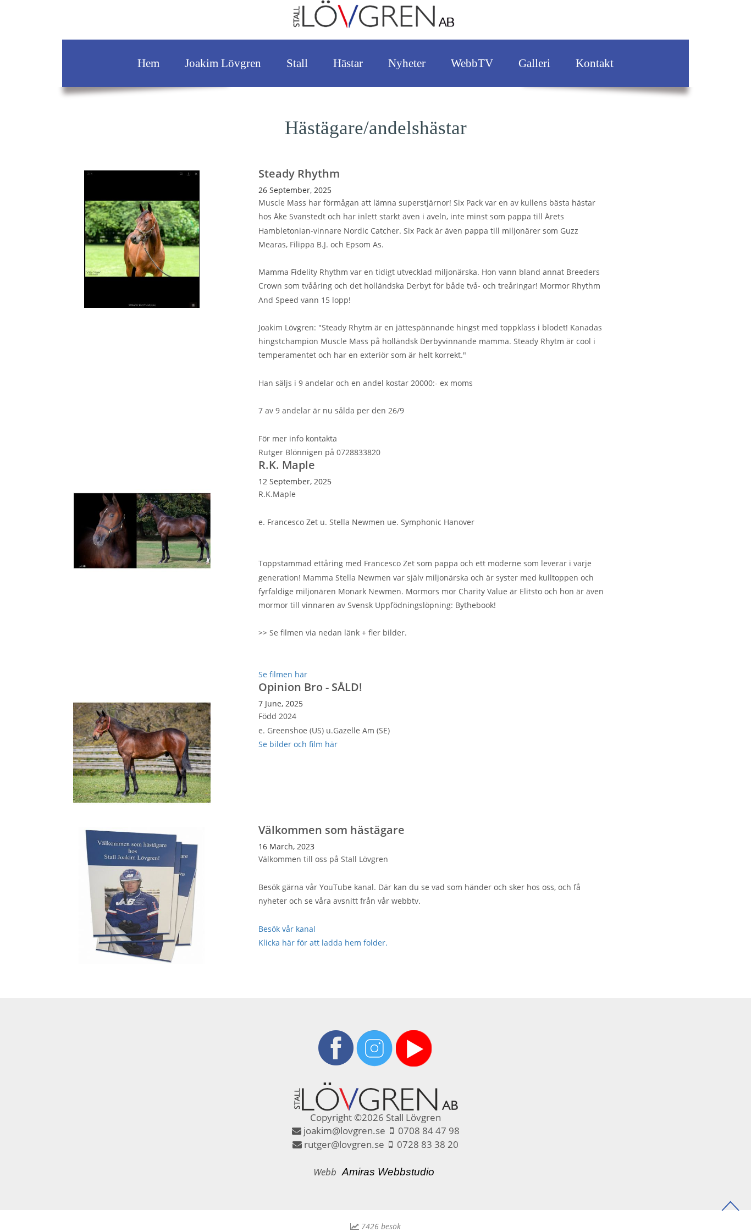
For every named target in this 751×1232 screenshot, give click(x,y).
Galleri (534, 63)
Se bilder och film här (298, 744)
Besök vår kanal (287, 929)
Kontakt (595, 63)
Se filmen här (282, 674)
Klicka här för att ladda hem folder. (323, 942)
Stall (297, 63)
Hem (148, 63)
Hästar (348, 63)
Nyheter (407, 63)
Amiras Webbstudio (388, 1172)
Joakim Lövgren (223, 63)
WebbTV (472, 63)
